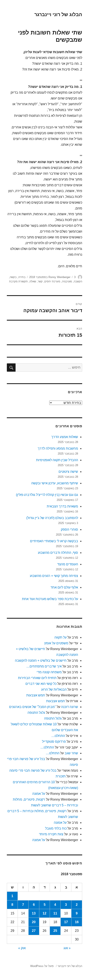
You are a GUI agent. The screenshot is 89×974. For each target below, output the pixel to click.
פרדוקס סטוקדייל (54, 741)
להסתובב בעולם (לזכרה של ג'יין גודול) (52, 518)
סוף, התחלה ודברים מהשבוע (58, 552)
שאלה (32, 281)
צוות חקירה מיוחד (51, 834)
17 (66, 922)
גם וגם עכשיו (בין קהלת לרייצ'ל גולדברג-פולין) (47, 495)
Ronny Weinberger (59, 277)
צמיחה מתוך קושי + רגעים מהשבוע (54, 576)
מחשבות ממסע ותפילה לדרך (58, 448)
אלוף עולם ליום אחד (64, 587)
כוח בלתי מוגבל (56, 828)
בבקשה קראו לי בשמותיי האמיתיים (54, 541)
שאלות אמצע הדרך (64, 437)
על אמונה (38, 793)
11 (55, 913)
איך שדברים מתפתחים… (44, 666)
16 (77, 922)
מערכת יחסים (52, 281)
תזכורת (61, 776)
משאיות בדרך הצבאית (62, 506)
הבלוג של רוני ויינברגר (58, 14)
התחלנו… (58, 736)
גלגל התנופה (36, 712)
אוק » (22, 948)
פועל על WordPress (42, 966)
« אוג (67, 948)
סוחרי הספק (69, 529)
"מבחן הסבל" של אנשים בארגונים (32, 707)
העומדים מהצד (67, 564)
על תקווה (60, 637)
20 (34, 922)
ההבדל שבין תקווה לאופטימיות (57, 460)
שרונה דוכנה (69, 707)
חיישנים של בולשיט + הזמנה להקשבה (41, 660)
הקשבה (78, 281)
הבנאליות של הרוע (54, 689)
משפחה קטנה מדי (49, 672)
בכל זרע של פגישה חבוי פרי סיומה (33, 770)
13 (34, 913)
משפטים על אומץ (56, 643)
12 (44, 913)
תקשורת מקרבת (18, 281)
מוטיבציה (67, 281)
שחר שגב (71, 753)
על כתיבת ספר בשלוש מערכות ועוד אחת (50, 599)
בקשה (13, 277)
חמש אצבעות (35, 695)
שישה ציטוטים (68, 471)
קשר (40, 281)
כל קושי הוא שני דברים (41, 683)
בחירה (21, 277)
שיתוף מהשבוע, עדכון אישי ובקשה (54, 483)
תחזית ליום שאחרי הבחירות (37, 678)
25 (55, 930)
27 (34, 930)
